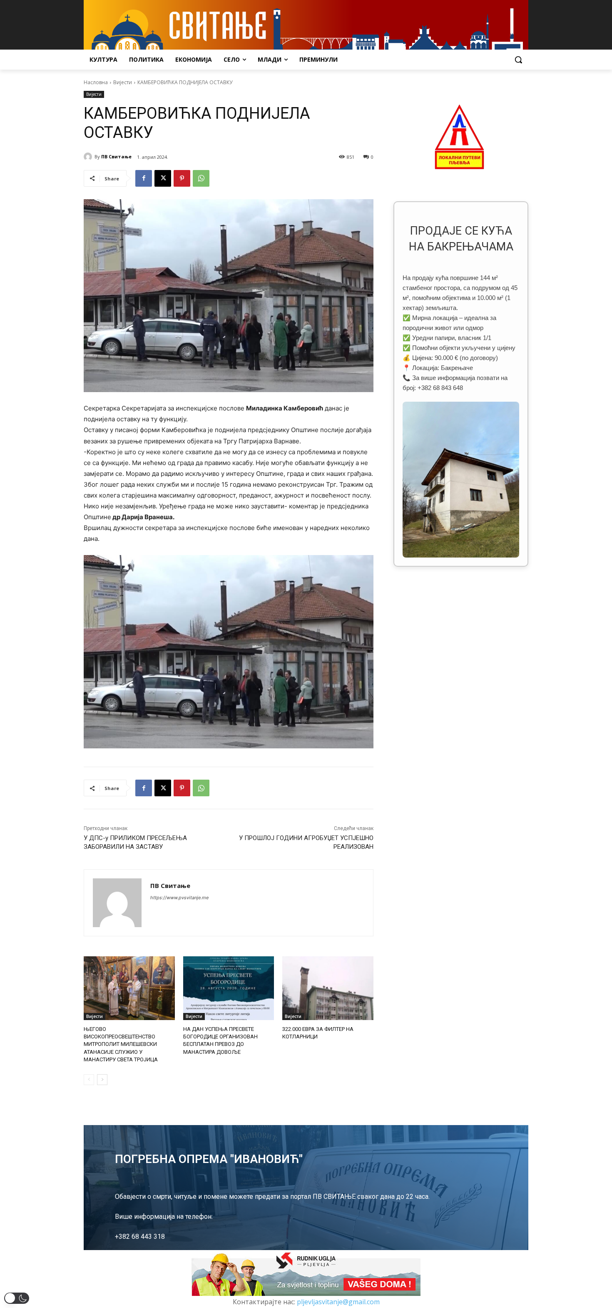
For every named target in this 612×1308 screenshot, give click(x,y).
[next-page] (102, 1079)
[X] (162, 178)
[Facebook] (143, 178)
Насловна (96, 82)
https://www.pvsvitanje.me (179, 897)
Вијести (122, 82)
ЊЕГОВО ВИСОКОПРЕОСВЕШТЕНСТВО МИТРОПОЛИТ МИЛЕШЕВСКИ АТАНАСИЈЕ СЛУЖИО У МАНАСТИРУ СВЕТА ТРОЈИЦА (121, 1044)
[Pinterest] (182, 178)
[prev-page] (89, 1079)
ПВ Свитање (116, 156)
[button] (518, 60)
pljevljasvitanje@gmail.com (338, 1301)
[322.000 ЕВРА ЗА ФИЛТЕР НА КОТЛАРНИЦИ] (327, 988)
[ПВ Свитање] (89, 157)
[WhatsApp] (201, 178)
